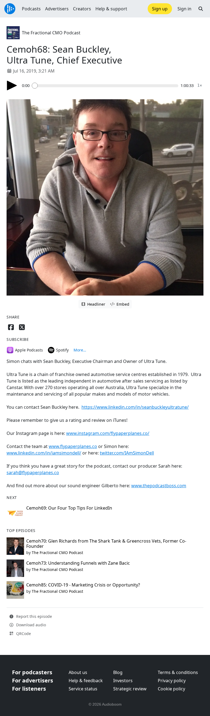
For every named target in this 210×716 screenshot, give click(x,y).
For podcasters (32, 672)
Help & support (111, 9)
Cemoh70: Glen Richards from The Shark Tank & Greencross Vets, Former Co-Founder (106, 543)
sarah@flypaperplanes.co (33, 473)
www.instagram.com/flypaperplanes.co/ (107, 433)
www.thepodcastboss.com (158, 486)
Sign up (160, 9)
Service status (83, 689)
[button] (201, 8)
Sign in (184, 9)
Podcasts (31, 9)
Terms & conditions (178, 672)
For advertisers (32, 680)
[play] (12, 85)
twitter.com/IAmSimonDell (127, 453)
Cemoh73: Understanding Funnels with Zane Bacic (78, 563)
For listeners (29, 688)
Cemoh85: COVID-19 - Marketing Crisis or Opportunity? (83, 585)
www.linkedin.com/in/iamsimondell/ (44, 453)
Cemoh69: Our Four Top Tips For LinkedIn (69, 508)
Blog (117, 672)
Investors (123, 681)
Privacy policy (172, 681)
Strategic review (130, 689)
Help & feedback (86, 681)
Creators (82, 9)
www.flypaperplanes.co (73, 446)
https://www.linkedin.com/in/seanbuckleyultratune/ (135, 407)
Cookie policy (171, 689)
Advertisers (57, 9)
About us (78, 672)
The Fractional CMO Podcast (51, 33)
